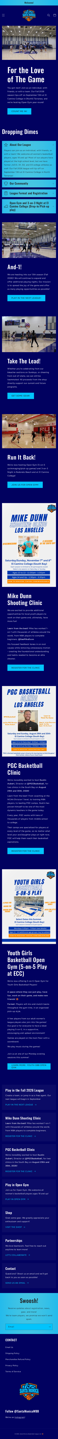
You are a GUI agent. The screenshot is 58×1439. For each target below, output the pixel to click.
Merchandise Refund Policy (18, 1359)
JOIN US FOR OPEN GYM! (25, 485)
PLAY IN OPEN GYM (15, 1199)
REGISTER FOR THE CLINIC (25, 668)
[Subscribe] (49, 1327)
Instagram (19, 1417)
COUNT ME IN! (19, 111)
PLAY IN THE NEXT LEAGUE (19, 1104)
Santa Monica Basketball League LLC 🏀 (31, 1434)
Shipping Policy (12, 1353)
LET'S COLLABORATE (16, 1255)
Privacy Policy (11, 1365)
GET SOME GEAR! (20, 396)
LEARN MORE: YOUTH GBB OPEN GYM (28, 1066)
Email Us (9, 1347)
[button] (3, 15)
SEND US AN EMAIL (15, 1283)
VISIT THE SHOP (13, 1227)
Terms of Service (13, 1371)
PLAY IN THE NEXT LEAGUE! (26, 298)
